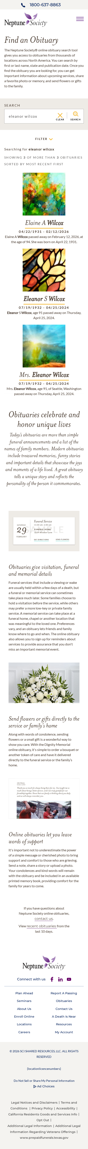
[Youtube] (69, 979)
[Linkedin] (60, 979)
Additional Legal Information (29, 1126)
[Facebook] (52, 979)
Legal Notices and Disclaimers (34, 1102)
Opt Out (43, 1120)
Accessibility (65, 1108)
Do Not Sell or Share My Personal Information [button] (44, 1080)
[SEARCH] (75, 114)
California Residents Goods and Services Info (42, 1114)
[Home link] (25, 19)
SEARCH (12, 105)
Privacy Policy (42, 1108)
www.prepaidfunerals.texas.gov (44, 1138)
